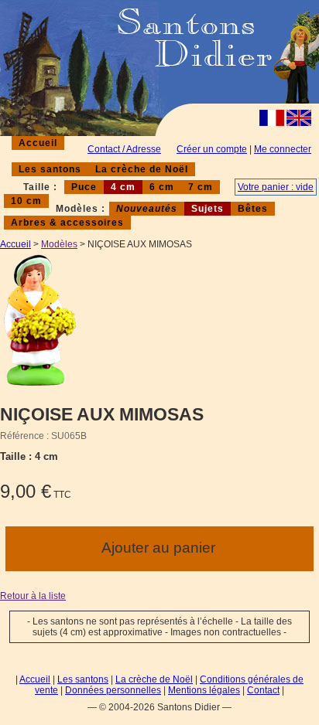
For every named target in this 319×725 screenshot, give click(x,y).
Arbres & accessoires (67, 222)
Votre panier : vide (276, 187)
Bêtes (253, 208)
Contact (263, 690)
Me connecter (282, 149)
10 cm (26, 201)
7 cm (200, 187)
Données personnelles (113, 690)
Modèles (59, 244)
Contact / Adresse (124, 149)
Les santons (50, 169)
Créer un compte (212, 149)
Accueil (38, 143)
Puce (84, 187)
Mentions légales (204, 690)
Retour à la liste (33, 596)
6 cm (161, 187)
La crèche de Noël (141, 169)
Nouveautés (146, 208)
